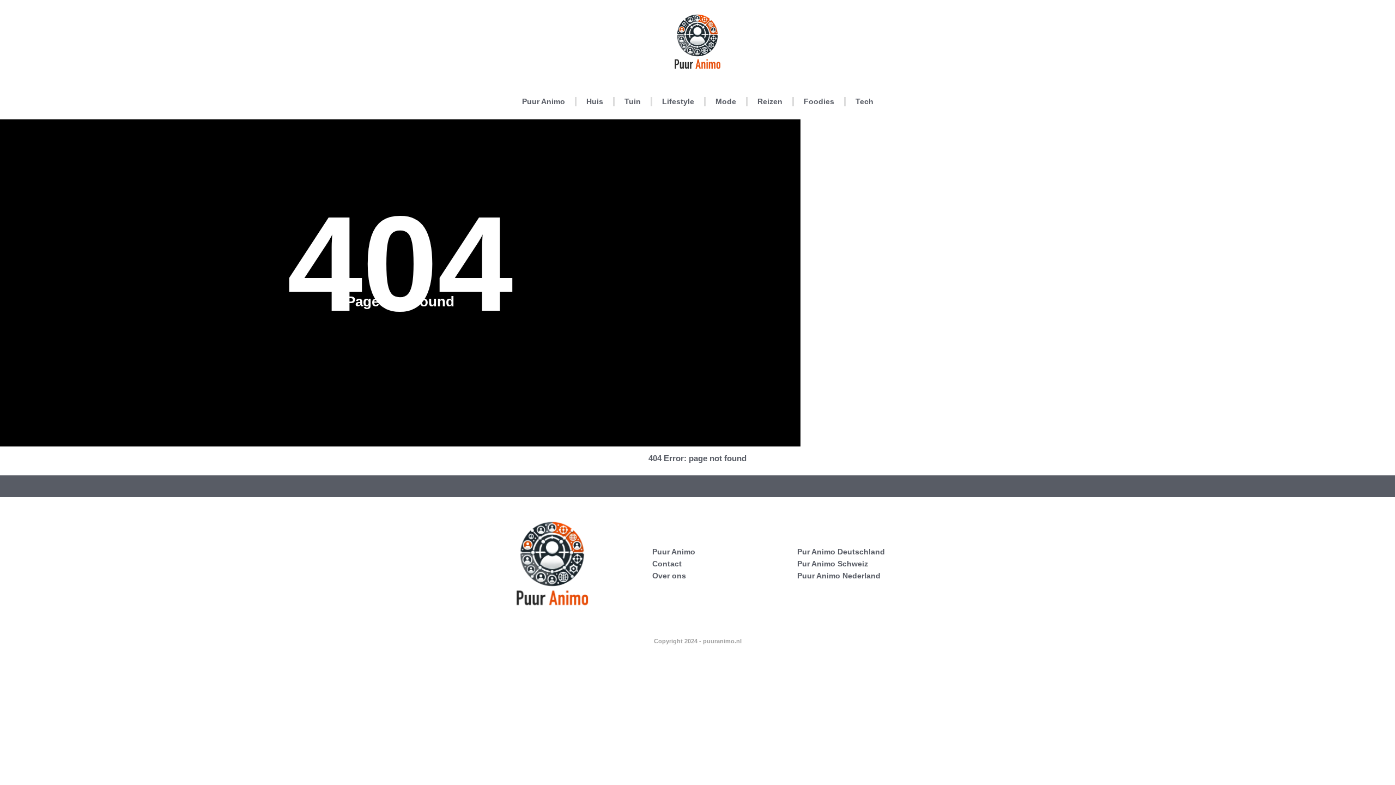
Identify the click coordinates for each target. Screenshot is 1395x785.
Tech (865, 101)
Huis (594, 101)
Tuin (632, 101)
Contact (667, 563)
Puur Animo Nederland (839, 575)
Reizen (770, 101)
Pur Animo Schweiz (832, 563)
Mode (725, 101)
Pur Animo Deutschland (841, 551)
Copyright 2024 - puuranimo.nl (698, 641)
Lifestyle (678, 101)
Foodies (819, 101)
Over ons (669, 575)
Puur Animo (543, 101)
